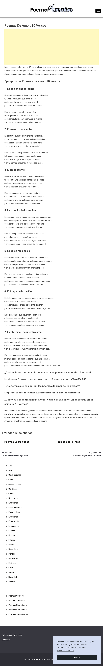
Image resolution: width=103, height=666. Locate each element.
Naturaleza (13, 549)
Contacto (6, 640)
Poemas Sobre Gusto (17, 605)
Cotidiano (12, 489)
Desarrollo (13, 498)
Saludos (12, 572)
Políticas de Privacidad (12, 635)
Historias (12, 535)
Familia (11, 530)
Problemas (13, 558)
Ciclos (11, 479)
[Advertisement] (51, 47)
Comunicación (14, 484)
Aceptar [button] (77, 657)
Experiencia (13, 521)
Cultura (11, 493)
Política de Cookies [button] (65, 650)
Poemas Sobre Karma (18, 614)
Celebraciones (14, 475)
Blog (10, 470)
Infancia (11, 540)
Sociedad (12, 577)
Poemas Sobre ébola (17, 610)
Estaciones (13, 517)
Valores (11, 582)
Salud (10, 568)
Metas (11, 544)
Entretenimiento (15, 507)
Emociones (13, 503)
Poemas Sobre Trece (68, 441)
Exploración (13, 526)
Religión (12, 563)
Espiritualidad (14, 512)
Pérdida (11, 554)
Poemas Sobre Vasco (16, 441)
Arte (10, 466)
